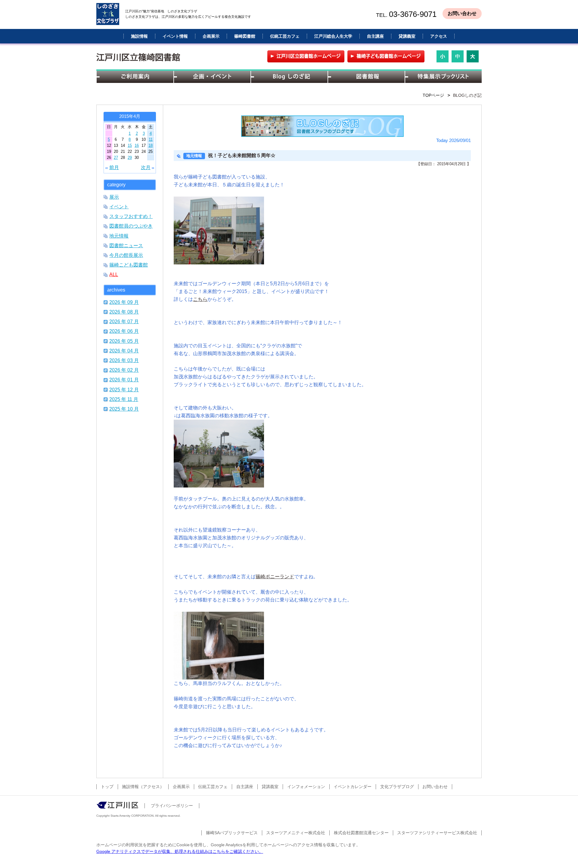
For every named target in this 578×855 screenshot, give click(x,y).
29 (130, 157)
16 (137, 145)
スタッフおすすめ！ (131, 216)
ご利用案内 (134, 77)
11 (151, 139)
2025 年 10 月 (124, 409)
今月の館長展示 (126, 255)
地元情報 (119, 235)
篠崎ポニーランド (275, 576)
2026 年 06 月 (124, 331)
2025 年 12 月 (124, 389)
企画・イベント (211, 77)
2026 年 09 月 (124, 302)
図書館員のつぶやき (131, 226)
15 (130, 145)
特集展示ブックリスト (443, 77)
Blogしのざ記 (289, 77)
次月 (146, 167)
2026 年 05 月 (124, 341)
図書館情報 (366, 77)
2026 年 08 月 (124, 311)
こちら (200, 299)
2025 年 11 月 (123, 399)
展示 (114, 197)
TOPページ (433, 95)
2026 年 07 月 (124, 321)
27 (116, 157)
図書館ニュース (126, 245)
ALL (113, 274)
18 (150, 145)
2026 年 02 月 (124, 370)
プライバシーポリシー (172, 805)
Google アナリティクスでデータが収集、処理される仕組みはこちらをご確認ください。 (179, 851)
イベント (119, 206)
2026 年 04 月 (124, 350)
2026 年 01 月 (124, 379)
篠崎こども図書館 (128, 264)
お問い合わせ (462, 13)
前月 (114, 167)
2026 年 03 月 (124, 360)
